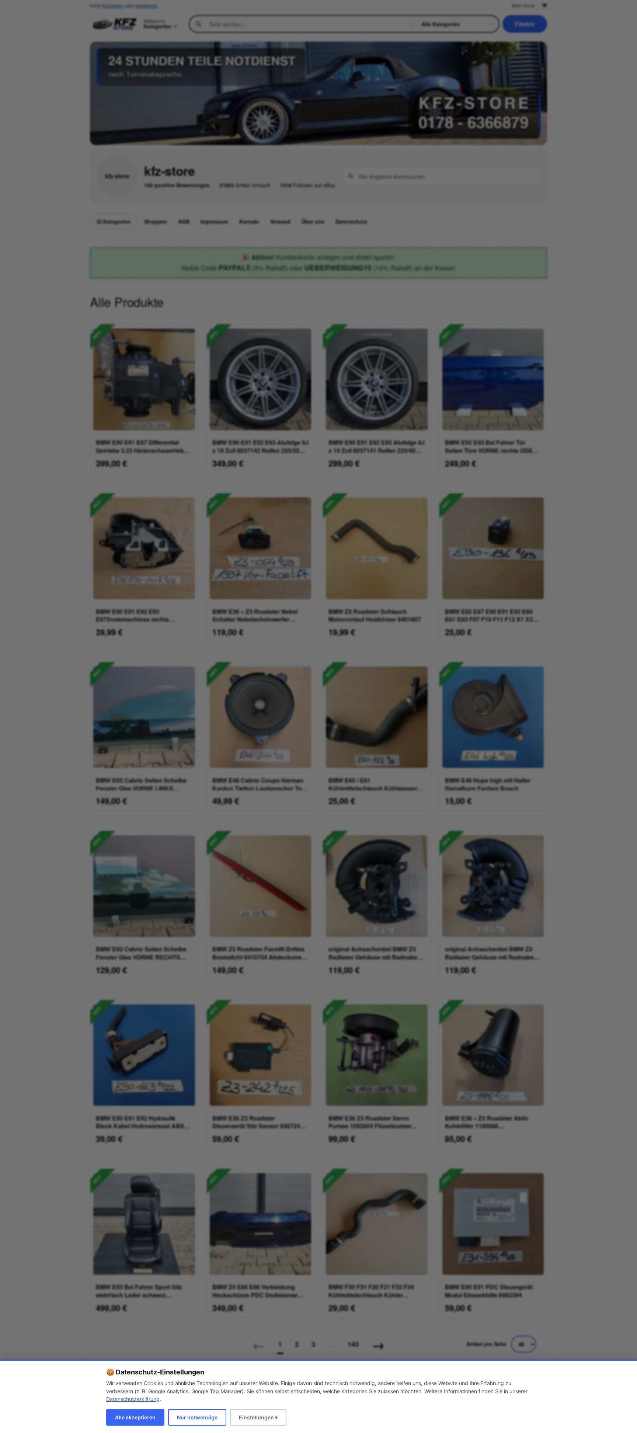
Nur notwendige (197, 1417)
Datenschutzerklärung (133, 1399)
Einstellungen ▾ (258, 1417)
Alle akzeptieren (135, 1417)
